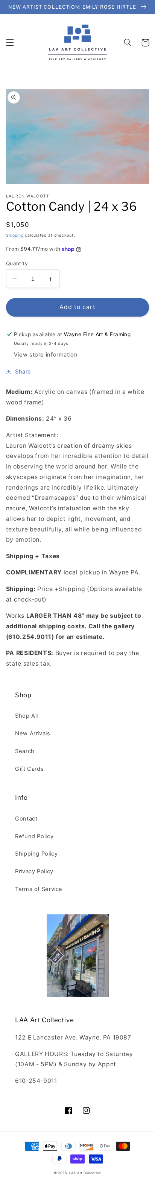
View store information (46, 354)
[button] (9, 42)
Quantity (17, 263)
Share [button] (23, 371)
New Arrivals (32, 733)
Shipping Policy (36, 853)
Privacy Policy (34, 871)
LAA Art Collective (85, 1173)
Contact (26, 818)
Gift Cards (29, 769)
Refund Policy (34, 836)
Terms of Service (38, 889)
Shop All (26, 715)
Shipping (15, 235)
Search (25, 751)
